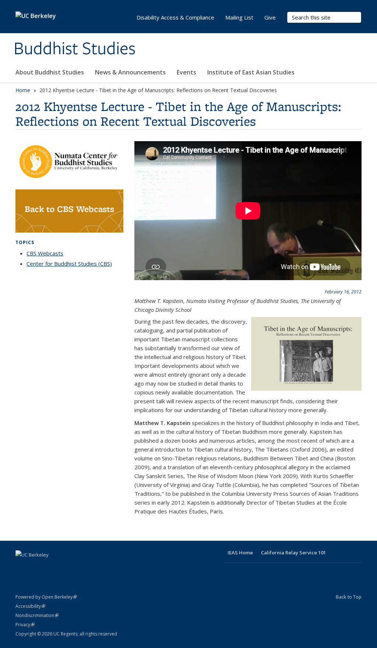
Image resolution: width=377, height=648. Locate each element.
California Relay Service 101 (293, 552)
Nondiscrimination (37, 615)
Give (270, 17)
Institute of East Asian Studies (251, 72)
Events (186, 72)
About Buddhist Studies (49, 72)
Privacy (25, 624)
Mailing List (239, 17)
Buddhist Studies (74, 49)
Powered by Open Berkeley (46, 597)
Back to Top (349, 596)
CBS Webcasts (45, 253)
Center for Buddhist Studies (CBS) (69, 263)
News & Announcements (130, 72)
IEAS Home (240, 552)
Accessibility (30, 606)
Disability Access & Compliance (175, 17)
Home (22, 90)
